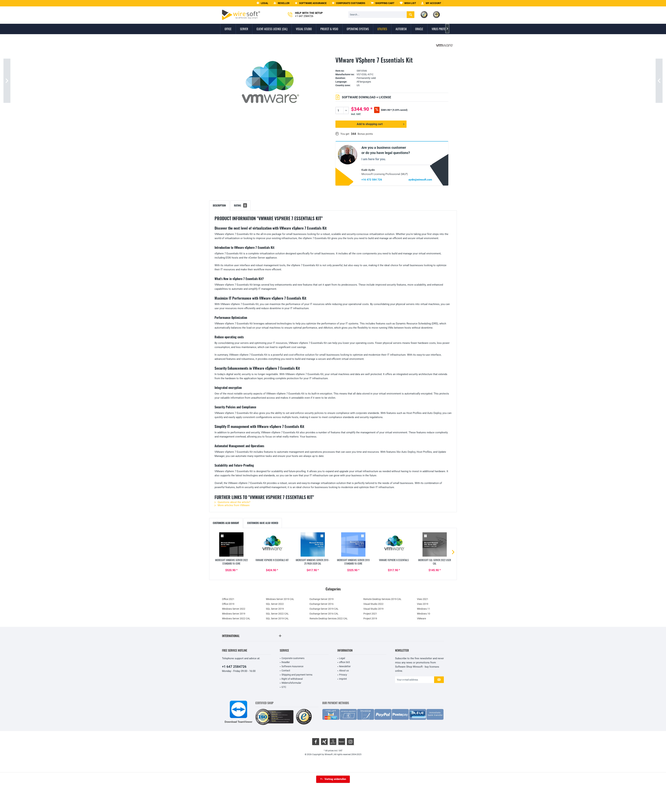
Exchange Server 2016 (322, 604)
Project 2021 (370, 613)
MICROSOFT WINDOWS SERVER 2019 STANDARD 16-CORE (353, 561)
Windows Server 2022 (233, 608)
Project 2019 (370, 618)
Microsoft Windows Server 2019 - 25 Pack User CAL (313, 561)
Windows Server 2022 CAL (236, 618)
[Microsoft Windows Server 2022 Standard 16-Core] (231, 544)
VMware (421, 618)
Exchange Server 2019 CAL (324, 608)
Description (219, 205)
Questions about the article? (233, 502)
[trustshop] (304, 717)
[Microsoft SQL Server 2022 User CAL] (434, 544)
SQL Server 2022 (275, 604)
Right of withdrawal (292, 678)
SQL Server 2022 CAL (277, 613)
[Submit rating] (391, 65)
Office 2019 (228, 604)
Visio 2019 (422, 604)
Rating (240, 205)
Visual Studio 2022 (373, 604)
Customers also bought (226, 523)
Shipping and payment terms (296, 674)
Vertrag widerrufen (335, 779)
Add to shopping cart (370, 124)
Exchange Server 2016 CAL (324, 613)
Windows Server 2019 (233, 613)
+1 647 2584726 (234, 667)
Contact (285, 670)
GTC (283, 687)
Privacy (343, 674)
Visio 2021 (422, 599)
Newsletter (345, 666)
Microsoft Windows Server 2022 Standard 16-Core (231, 561)
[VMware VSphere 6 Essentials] (394, 544)
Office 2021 (228, 599)
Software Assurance (292, 666)
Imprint (343, 678)
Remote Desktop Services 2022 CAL (329, 618)
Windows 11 (423, 608)
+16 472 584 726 (371, 179)
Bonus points (365, 133)
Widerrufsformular (291, 682)
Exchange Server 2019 (322, 599)
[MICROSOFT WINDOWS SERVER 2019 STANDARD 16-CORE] (353, 544)
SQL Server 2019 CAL (277, 618)
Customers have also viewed (262, 523)
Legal (342, 658)
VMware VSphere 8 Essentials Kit (272, 560)
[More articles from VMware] (444, 45)
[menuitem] (382, 3)
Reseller (285, 662)
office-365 (344, 662)
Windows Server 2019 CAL (280, 599)
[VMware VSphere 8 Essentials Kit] (272, 544)
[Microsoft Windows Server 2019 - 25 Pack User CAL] (312, 544)
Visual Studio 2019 (373, 608)
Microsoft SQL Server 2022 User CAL (434, 561)
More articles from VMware (233, 505)
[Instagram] (350, 741)
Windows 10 (423, 613)
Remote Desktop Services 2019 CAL (382, 599)
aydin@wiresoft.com (420, 179)
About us (344, 670)
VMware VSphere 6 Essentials (394, 560)
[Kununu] (341, 741)
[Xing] (324, 741)
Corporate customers (292, 658)
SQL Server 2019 (275, 608)
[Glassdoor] (333, 741)
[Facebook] (315, 741)
